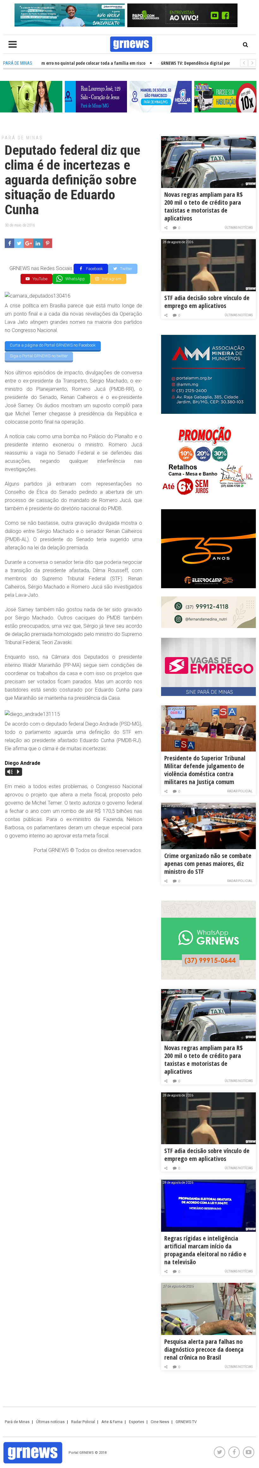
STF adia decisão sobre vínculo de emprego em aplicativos (207, 301)
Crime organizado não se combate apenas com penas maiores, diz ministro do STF (207, 863)
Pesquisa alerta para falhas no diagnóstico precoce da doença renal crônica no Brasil (204, 1349)
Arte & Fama (112, 1422)
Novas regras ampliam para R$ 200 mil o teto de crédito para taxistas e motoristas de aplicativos (203, 206)
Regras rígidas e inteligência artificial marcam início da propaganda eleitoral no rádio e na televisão (205, 1250)
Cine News (160, 1422)
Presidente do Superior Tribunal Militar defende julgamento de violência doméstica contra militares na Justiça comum (204, 770)
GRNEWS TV (186, 1422)
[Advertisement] (73, 905)
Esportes (136, 1422)
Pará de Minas (22, 137)
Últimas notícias (239, 227)
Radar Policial (240, 791)
